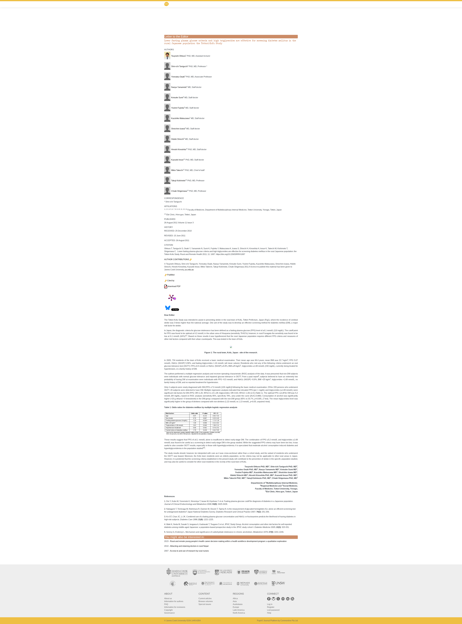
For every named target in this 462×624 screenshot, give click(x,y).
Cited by (170, 281)
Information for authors (173, 601)
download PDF (174, 286)
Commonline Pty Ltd (289, 621)
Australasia (237, 604)
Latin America (238, 610)
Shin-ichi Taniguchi (179, 66)
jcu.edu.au (189, 270)
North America (239, 613)
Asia (235, 601)
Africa (235, 598)
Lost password (273, 610)
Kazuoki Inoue (177, 160)
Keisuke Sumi (177, 98)
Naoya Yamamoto (178, 87)
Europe (236, 607)
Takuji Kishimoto (178, 181)
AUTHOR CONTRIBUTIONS (176, 259)
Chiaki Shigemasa (179, 191)
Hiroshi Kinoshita (178, 149)
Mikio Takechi (177, 170)
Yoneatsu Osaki (178, 77)
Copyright (168, 610)
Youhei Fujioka (177, 108)
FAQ (166, 604)
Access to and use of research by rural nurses (189, 551)
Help (269, 613)
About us (168, 598)
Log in (269, 604)
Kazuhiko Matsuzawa (180, 118)
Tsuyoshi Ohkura (178, 56)
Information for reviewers (174, 607)
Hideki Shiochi (177, 139)
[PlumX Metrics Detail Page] (171, 297)
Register (270, 607)
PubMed (170, 275)
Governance (169, 613)
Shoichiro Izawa (178, 129)
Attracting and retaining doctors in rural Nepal (189, 546)
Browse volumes (206, 601)
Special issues (205, 604)
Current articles (205, 598)
